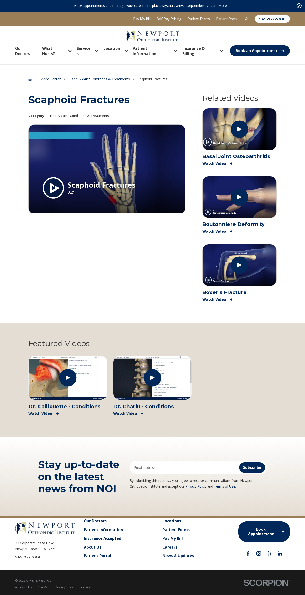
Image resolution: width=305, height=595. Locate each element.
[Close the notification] (299, 5)
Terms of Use (224, 486)
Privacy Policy (195, 486)
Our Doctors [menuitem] (22, 51)
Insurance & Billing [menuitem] (193, 51)
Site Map (44, 587)
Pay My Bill (141, 18)
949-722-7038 (272, 19)
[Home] (152, 36)
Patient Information (103, 529)
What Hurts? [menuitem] (48, 51)
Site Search (87, 587)
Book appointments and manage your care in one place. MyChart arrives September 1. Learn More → (152, 5)
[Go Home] (30, 79)
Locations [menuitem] (111, 51)
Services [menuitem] (84, 51)
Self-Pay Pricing (169, 18)
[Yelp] (269, 553)
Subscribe (252, 467)
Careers (170, 547)
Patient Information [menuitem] (144, 51)
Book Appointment (261, 531)
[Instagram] (258, 553)
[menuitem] (23, 587)
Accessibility (23, 587)
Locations (172, 521)
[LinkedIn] (280, 553)
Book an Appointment (257, 50)
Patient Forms (199, 18)
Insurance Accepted (102, 538)
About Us (92, 547)
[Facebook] (248, 553)
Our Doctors (95, 521)
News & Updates (178, 555)
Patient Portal (227, 18)
